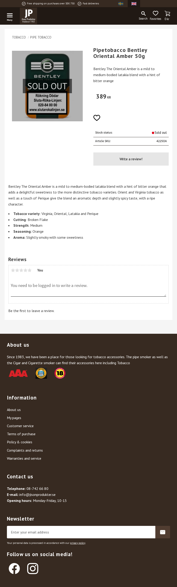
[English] (134, 3)
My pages (14, 417)
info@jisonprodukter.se (37, 494)
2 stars (17, 270)
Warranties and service (24, 458)
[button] (11, 16)
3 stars (21, 270)
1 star (13, 270)
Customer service (20, 425)
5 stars (29, 270)
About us (14, 409)
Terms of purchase (21, 434)
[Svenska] (121, 3)
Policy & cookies (19, 442)
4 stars (25, 270)
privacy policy (77, 543)
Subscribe (162, 532)
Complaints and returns (25, 450)
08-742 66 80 (37, 488)
